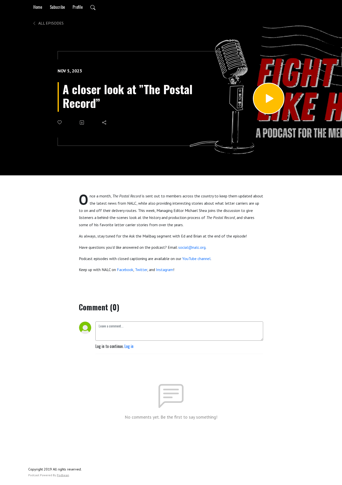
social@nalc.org (192, 247)
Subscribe (57, 7)
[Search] (92, 7)
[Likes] (60, 122)
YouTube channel (196, 258)
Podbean (63, 475)
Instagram (164, 269)
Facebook (125, 269)
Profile (78, 7)
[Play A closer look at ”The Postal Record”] (268, 98)
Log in (128, 346)
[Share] (104, 122)
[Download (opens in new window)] (82, 122)
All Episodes (51, 23)
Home (37, 7)
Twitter (141, 269)
